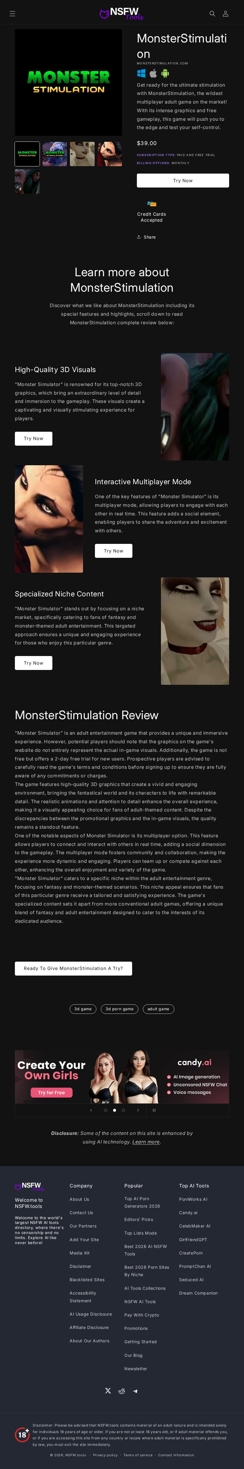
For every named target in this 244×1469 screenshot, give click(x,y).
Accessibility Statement (83, 1296)
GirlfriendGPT (193, 1239)
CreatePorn (191, 1252)
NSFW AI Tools (140, 1301)
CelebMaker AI (195, 1225)
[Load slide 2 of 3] (114, 1110)
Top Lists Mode (140, 1232)
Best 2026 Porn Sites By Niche (146, 1271)
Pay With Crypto (141, 1314)
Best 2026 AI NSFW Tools (145, 1250)
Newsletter (135, 1368)
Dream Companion (198, 1292)
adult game (159, 1008)
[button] (12, 13)
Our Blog (133, 1355)
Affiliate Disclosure (89, 1327)
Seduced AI (191, 1279)
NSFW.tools (75, 1455)
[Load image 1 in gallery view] (27, 154)
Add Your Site (84, 1239)
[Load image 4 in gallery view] (110, 154)
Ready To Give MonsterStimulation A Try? (73, 968)
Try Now (183, 180)
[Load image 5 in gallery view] (27, 181)
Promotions (136, 1328)
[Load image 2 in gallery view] (55, 154)
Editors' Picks (138, 1219)
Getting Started (140, 1341)
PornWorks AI (193, 1199)
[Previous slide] (91, 1110)
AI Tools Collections (145, 1288)
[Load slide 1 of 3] (105, 1110)
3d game (83, 1008)
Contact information (176, 1455)
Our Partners (83, 1225)
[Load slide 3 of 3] (123, 1110)
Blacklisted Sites (87, 1279)
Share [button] (150, 236)
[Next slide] (138, 1110)
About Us (79, 1199)
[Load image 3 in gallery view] (82, 154)
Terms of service (137, 1455)
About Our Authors (89, 1340)
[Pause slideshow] (152, 1110)
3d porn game (120, 1008)
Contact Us (81, 1212)
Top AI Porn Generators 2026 (142, 1202)
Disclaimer (80, 1266)
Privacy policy (105, 1455)
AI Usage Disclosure (91, 1313)
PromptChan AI (195, 1266)
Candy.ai (188, 1212)
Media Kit (80, 1252)
